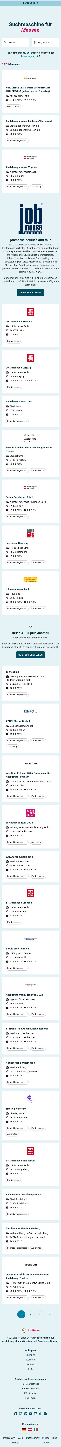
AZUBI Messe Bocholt (18, 721)
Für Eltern (30, 1398)
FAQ (30, 1369)
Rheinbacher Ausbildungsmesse (24, 1194)
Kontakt (45, 1442)
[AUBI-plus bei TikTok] (40, 1413)
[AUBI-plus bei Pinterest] (25, 1413)
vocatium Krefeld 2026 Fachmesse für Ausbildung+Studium (27, 1276)
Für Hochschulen (31, 1388)
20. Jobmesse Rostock (19, 321)
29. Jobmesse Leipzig (18, 367)
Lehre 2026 (29, 3)
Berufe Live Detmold (17, 948)
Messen (16, 1442)
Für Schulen (30, 1393)
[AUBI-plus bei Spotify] (45, 1413)
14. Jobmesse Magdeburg (20, 1160)
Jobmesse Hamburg (17, 543)
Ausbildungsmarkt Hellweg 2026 (24, 994)
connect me (12, 671)
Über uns (30, 1355)
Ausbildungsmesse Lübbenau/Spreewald (29, 121)
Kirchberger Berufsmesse (20, 1062)
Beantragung (28, 56)
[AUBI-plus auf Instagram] (21, 1413)
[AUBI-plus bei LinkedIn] (35, 1413)
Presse (45, 1438)
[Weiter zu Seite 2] (49, 1314)
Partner (30, 1364)
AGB (20, 1438)
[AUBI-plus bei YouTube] (30, 1413)
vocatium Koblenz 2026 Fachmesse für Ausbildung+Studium (28, 775)
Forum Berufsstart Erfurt (19, 497)
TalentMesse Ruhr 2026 (19, 822)
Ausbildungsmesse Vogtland (22, 167)
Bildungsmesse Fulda (18, 589)
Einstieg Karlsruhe (16, 1108)
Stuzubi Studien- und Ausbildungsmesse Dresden (29, 449)
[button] (30, 292)
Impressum (9, 1438)
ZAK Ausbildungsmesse (19, 856)
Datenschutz (33, 1438)
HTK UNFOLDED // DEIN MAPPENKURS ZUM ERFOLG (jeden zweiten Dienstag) (28, 89)
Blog (54, 1438)
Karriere (30, 1359)
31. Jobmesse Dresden (19, 902)
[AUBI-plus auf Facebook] (16, 1413)
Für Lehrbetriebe (30, 1384)
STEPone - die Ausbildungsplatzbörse (27, 1028)
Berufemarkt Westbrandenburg (23, 1228)
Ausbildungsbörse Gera (19, 401)
